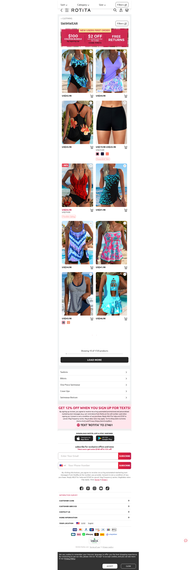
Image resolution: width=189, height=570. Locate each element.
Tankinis (64, 372)
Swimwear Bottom (69, 397)
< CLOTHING (66, 18)
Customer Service (68, 506)
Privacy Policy (69, 559)
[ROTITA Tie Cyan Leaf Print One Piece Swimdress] (111, 185)
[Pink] (107, 153)
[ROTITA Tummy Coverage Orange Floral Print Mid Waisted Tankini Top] (77, 122)
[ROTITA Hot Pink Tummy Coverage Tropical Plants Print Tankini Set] (111, 242)
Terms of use (95, 547)
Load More (94, 360)
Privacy (104, 480)
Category (82, 4)
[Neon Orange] (68, 322)
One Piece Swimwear (70, 385)
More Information (68, 517)
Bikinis (63, 378)
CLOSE (128, 566)
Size (101, 4)
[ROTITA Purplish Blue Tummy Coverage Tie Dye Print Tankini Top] (77, 242)
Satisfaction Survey (68, 495)
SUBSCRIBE (124, 456)
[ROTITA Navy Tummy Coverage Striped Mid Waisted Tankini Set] (77, 294)
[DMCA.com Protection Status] (94, 541)
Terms (97, 480)
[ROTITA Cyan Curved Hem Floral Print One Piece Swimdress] (77, 71)
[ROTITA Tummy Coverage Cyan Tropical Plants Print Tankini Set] (111, 294)
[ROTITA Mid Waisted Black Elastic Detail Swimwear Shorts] (111, 122)
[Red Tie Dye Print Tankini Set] (77, 185)
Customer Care (66, 501)
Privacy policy (107, 547)
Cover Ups (65, 391)
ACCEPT (110, 566)
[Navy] (102, 153)
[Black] (97, 154)
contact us (64, 512)
